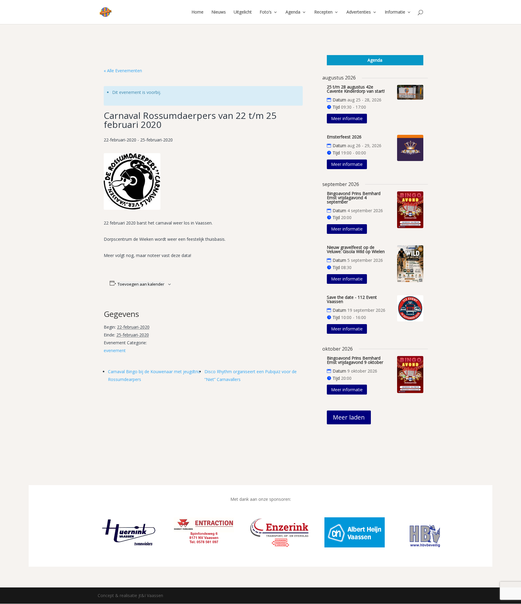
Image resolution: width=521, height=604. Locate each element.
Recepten (323, 12)
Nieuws (218, 12)
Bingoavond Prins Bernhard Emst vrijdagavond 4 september (353, 197)
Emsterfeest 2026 (344, 137)
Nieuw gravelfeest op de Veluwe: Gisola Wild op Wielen (356, 249)
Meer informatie (347, 118)
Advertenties (358, 12)
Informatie (395, 12)
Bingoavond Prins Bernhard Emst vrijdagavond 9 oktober (355, 360)
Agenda (293, 12)
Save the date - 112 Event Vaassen (352, 299)
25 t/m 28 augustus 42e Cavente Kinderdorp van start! (356, 89)
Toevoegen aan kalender (141, 284)
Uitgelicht (243, 12)
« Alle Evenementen (123, 70)
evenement (115, 350)
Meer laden (349, 417)
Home (197, 12)
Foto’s (266, 12)
